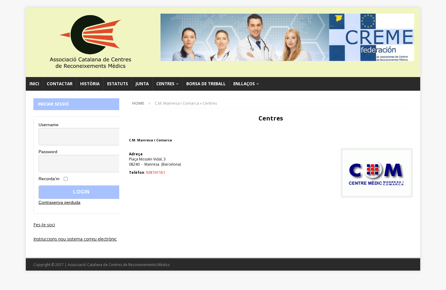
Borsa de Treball (206, 83)
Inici (34, 83)
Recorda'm (49, 178)
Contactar (60, 83)
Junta (142, 83)
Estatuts (117, 83)
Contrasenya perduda (59, 202)
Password (48, 151)
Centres (165, 83)
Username (49, 124)
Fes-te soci (44, 225)
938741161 (155, 172)
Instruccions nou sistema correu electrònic (75, 239)
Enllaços (244, 83)
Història (90, 83)
